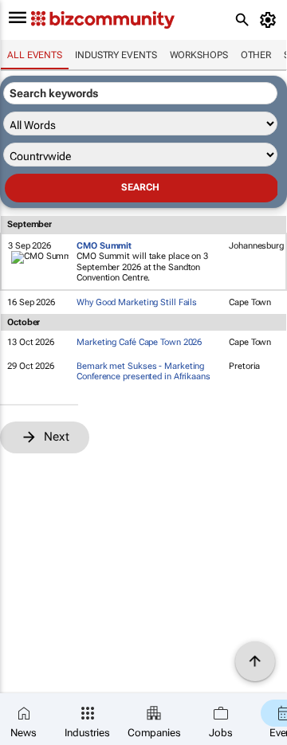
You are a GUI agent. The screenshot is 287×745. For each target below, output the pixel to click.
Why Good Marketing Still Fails (137, 302)
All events (34, 55)
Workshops (199, 55)
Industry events (116, 55)
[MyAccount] (270, 20)
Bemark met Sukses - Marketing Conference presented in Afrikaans (143, 371)
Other (256, 55)
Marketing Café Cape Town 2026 (139, 342)
